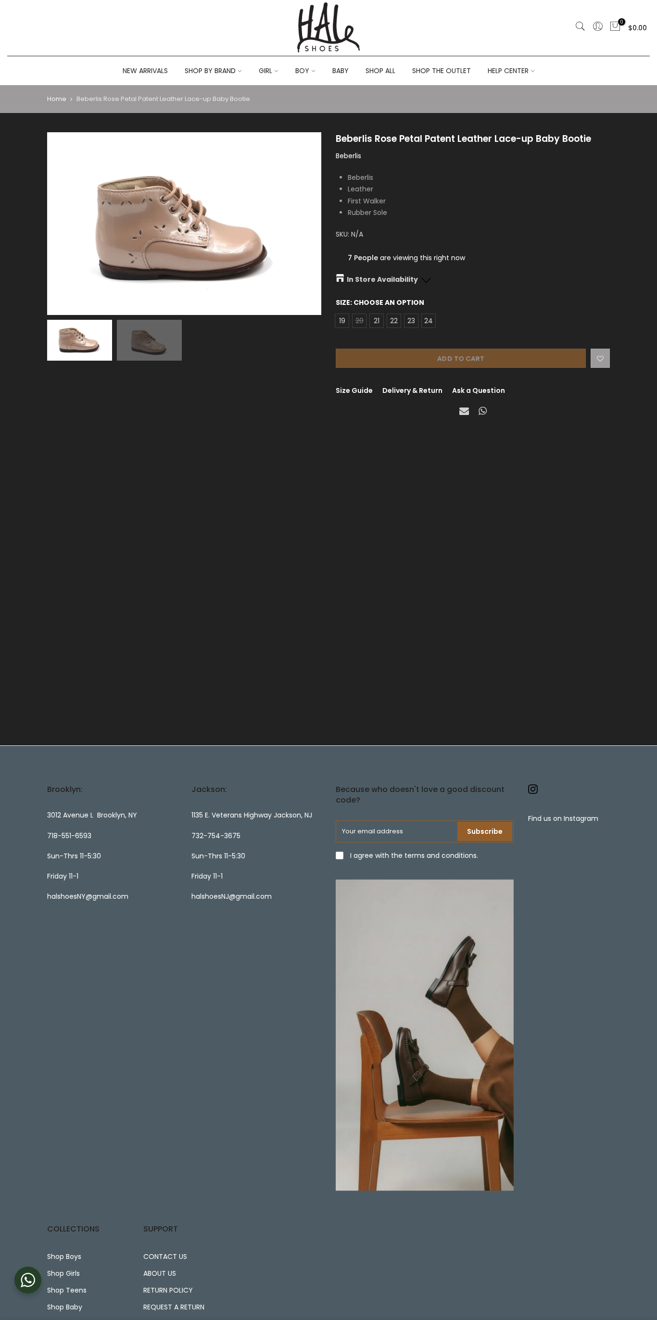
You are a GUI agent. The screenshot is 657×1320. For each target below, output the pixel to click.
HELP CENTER (508, 70)
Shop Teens (67, 1290)
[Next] (304, 223)
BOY (302, 70)
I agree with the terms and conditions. (413, 855)
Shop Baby (64, 1307)
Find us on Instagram (563, 818)
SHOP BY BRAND (210, 70)
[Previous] (64, 223)
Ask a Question (478, 390)
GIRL (265, 70)
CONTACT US (165, 1256)
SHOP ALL (380, 70)
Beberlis (348, 156)
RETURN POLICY (168, 1290)
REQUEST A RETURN (173, 1307)
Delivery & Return (412, 390)
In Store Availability (382, 279)
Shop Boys (64, 1256)
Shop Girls (63, 1273)
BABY (340, 70)
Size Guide (354, 390)
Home (56, 99)
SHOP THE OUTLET (441, 70)
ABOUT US (159, 1273)
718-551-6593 (69, 836)
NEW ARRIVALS (145, 70)
